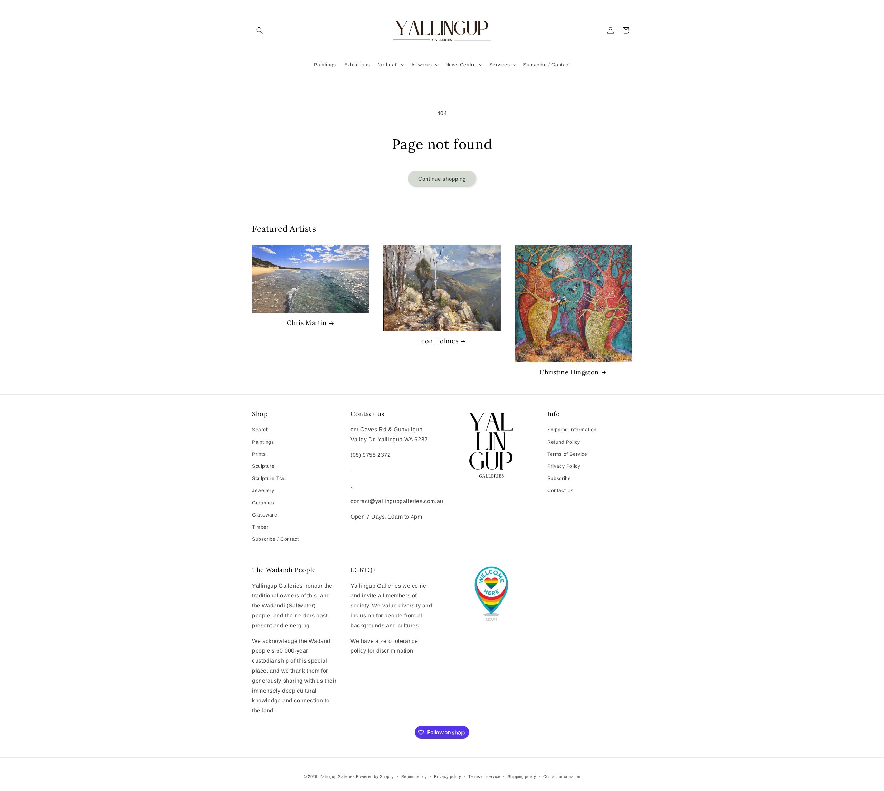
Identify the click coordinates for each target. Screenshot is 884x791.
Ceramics (263, 502)
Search (260, 429)
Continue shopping (442, 179)
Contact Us (560, 490)
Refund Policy (563, 442)
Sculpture (263, 466)
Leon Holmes (438, 341)
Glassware (264, 515)
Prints (259, 454)
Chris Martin (306, 323)
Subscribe (559, 478)
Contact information (561, 776)
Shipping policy (522, 776)
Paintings (263, 442)
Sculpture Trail (269, 478)
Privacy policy (447, 776)
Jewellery (263, 490)
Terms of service (484, 776)
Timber (260, 527)
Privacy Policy (563, 466)
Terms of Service (567, 454)
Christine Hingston (569, 372)
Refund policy (414, 776)
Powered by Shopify (375, 776)
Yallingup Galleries (337, 776)
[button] (259, 30)
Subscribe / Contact (275, 539)
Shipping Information (572, 429)
